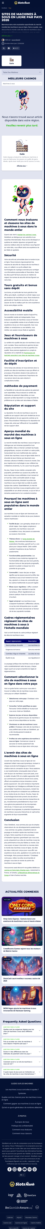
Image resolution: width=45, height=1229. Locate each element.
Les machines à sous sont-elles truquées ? (22, 1089)
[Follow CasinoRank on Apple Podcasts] (35, 1169)
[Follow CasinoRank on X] (19, 1169)
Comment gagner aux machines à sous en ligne (22, 1103)
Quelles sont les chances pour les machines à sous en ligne (22, 1098)
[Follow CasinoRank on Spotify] (30, 1169)
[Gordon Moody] (22, 1201)
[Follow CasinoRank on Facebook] (9, 1169)
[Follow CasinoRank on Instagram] (14, 1169)
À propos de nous (22, 1122)
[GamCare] (30, 1195)
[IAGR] (11, 1195)
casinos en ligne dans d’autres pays (17, 870)
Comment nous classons (22, 1133)
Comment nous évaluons (22, 1129)
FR (21, 1175)
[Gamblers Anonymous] (19, 1195)
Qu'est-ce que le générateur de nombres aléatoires (22, 1107)
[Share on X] (4, 48)
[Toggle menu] (3, 3)
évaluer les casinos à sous (27, 234)
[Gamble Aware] (19, 1207)
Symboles (22, 1093)
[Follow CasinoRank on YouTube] (24, 1169)
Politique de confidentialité (22, 1126)
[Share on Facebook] (9, 48)
